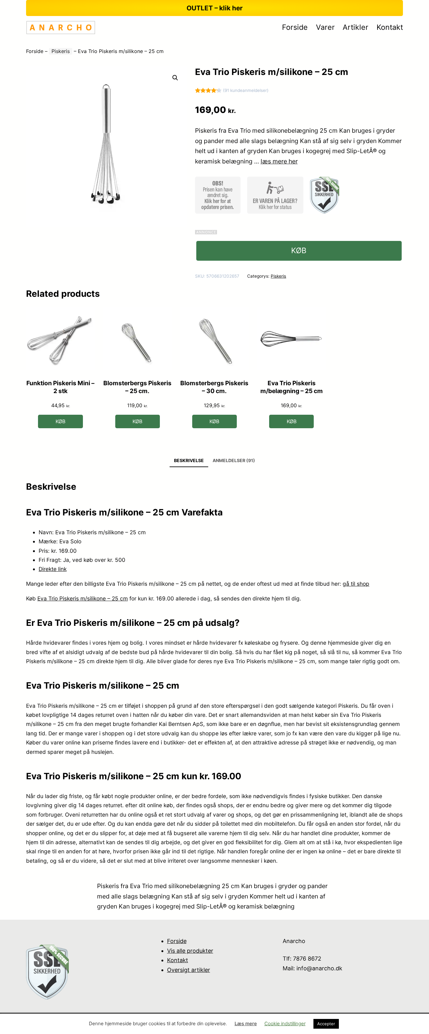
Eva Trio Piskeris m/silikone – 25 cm (82, 598)
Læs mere (246, 1023)
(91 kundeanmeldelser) (246, 90)
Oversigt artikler (188, 970)
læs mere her (279, 161)
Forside (34, 51)
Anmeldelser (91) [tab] (234, 460)
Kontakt (177, 960)
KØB (299, 250)
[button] (175, 77)
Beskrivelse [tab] (189, 460)
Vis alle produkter (190, 950)
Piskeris (61, 51)
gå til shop (356, 583)
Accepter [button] (326, 1023)
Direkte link (53, 569)
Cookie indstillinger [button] (285, 1023)
